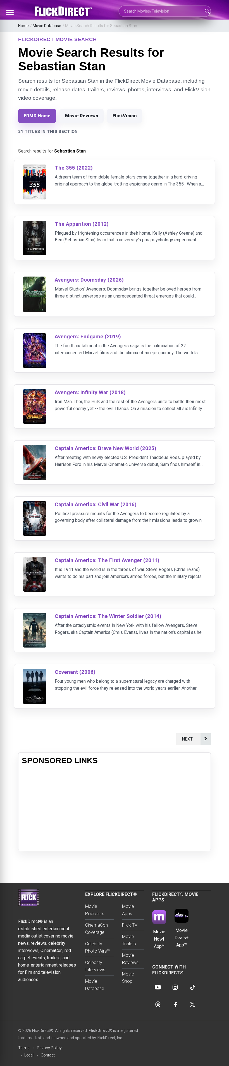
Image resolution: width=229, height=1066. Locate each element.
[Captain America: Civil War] (34, 504)
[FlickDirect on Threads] (157, 1004)
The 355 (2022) (74, 168)
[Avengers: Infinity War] (34, 392)
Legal (29, 1055)
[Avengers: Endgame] (34, 336)
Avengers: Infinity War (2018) (90, 392)
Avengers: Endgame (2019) (88, 336)
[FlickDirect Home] (64, 11)
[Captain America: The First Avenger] (34, 560)
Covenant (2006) (75, 672)
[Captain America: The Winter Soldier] (34, 616)
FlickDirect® (100, 1030)
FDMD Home (37, 115)
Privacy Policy (49, 1048)
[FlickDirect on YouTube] (157, 987)
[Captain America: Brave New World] (34, 448)
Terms (24, 1048)
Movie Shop (128, 977)
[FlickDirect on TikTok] (192, 987)
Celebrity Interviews (95, 966)
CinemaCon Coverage (96, 928)
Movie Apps (128, 910)
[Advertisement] (114, 808)
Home (23, 25)
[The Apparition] (34, 224)
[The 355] (34, 168)
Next (188, 739)
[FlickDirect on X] (192, 1004)
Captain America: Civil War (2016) (96, 504)
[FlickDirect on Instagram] (175, 987)
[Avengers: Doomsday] (34, 280)
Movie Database (47, 25)
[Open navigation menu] (9, 12)
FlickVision (125, 115)
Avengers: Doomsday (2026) (89, 280)
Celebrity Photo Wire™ (97, 947)
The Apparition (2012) (82, 224)
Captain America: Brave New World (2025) (105, 448)
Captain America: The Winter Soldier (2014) (108, 616)
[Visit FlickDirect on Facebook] (175, 1004)
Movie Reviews (81, 115)
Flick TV (129, 925)
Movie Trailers (129, 940)
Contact (48, 1055)
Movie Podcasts (94, 910)
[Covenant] (34, 672)
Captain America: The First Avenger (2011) (107, 560)
